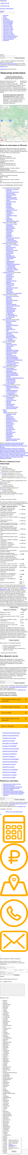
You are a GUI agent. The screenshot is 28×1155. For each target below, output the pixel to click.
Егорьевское (9, 425)
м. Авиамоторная (10, 340)
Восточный (9, 298)
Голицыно (9, 218)
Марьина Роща (10, 283)
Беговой (8, 246)
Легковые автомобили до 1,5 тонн (11, 473)
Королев (2, 450)
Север (4, 243)
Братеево (7, 444)
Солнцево (17, 454)
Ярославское (9, 433)
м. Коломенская (10, 361)
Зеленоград (21, 448)
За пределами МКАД (7, 491)
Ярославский (9, 292)
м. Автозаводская (10, 364)
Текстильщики (10, 335)
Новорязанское (10, 418)
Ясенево (9, 458)
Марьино (8, 326)
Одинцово (25, 452)
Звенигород (15, 448)
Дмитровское (9, 436)
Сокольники (9, 312)
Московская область (8, 39)
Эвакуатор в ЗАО (7, 30)
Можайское (9, 434)
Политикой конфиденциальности (9, 63)
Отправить (16, 975)
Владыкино (3, 445)
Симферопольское (11, 414)
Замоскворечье (10, 226)
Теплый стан (7, 455)
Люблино (18, 451)
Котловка (8, 403)
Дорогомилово (10, 368)
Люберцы (12, 451)
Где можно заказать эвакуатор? (11, 707)
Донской (8, 347)
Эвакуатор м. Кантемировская (14, 360)
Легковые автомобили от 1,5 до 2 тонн (12, 474)
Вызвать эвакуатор (19, 58)
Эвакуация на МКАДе (9, 34)
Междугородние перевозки (10, 36)
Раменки (8, 376)
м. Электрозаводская (11, 315)
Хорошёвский (10, 262)
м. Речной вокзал (10, 265)
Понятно (14, 1151)
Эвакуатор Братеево (11, 344)
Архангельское (15, 443)
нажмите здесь (4, 66)
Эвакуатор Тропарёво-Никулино (15, 378)
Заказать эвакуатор (14, 640)
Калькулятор (6, 19)
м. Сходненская (10, 393)
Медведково (9, 289)
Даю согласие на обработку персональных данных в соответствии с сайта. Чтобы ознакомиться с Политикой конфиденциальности (14, 687)
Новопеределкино (17, 452)
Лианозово (9, 279)
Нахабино (9, 196)
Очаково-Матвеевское (12, 373)
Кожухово (9, 318)
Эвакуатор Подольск (11, 199)
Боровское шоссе (10, 429)
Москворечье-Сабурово (12, 350)
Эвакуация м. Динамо (12, 269)
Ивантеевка (9, 219)
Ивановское (9, 301)
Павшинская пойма (11, 197)
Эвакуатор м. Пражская (12, 362)
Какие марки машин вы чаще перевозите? (10, 719)
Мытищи (2, 452)
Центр (4, 222)
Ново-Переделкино (11, 372)
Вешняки (8, 297)
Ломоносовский (10, 404)
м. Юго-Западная (10, 382)
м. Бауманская (10, 239)
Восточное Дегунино (12, 250)
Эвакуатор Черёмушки (12, 407)
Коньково (8, 401)
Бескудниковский (11, 247)
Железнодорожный (11, 194)
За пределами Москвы (8, 486)
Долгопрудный (10, 193)
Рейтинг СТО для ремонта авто (14, 811)
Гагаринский (9, 398)
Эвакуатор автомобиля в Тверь (11, 788)
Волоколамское (10, 423)
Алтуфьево (9, 275)
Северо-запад (6, 384)
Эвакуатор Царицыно (12, 357)
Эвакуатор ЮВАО (8, 23)
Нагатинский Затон (11, 353)
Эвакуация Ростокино (12, 287)
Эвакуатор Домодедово (12, 192)
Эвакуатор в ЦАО (8, 28)
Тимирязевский (10, 261)
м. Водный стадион (11, 268)
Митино (23, 451)
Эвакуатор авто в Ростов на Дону (12, 784)
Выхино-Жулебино (11, 321)
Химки (26, 455)
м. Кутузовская (10, 383)
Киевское (8, 437)
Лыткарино (7, 451)
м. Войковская (10, 271)
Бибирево (2, 444)
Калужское (9, 430)
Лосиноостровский (11, 280)
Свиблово (11, 454)
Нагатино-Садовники (12, 351)
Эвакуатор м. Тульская (12, 365)
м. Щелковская (10, 314)
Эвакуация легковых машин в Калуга (13, 791)
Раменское (9, 204)
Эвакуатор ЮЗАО (8, 22)
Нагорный (9, 354)
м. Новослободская (11, 240)
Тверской (8, 233)
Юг (4, 341)
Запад (4, 366)
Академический (10, 397)
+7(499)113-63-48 (4, 3)
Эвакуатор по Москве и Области (14, 76)
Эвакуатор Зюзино (11, 400)
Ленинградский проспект (13, 264)
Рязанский (9, 333)
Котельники (8, 450)
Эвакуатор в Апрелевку (12, 189)
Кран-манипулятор (8, 21)
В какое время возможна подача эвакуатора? (11, 700)
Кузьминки (9, 323)
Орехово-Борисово (11, 355)
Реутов (6, 454)
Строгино (22, 454)
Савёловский (9, 258)
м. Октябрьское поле (11, 394)
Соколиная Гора (10, 311)
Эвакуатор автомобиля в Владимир (12, 786)
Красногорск (14, 450)
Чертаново (20, 456)
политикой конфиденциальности (12, 1145)
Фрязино (21, 455)
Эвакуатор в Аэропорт (12, 244)
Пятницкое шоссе (11, 432)
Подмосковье (6, 187)
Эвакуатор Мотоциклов (9, 37)
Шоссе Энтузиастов (11, 440)
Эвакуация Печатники (12, 332)
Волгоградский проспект (13, 237)
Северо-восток (7, 272)
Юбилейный (3, 458)
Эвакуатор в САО (8, 32)
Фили (17, 455)
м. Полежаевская (10, 267)
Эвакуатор (6, 40)
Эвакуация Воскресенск (12, 221)
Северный (9, 290)
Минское (8, 415)
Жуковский (9, 207)
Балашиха (21, 443)
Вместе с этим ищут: (8, 726)
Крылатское (22, 450)
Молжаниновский (11, 257)
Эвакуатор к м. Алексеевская (14, 293)
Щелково (8, 203)
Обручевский (9, 405)
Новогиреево (8, 452)
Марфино (8, 282)
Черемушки (14, 456)
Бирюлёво (9, 343)
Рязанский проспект (11, 337)
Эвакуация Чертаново (12, 358)
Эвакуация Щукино (11, 391)
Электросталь (9, 212)
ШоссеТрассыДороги (5, 411)
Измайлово (9, 303)
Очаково (2, 454)
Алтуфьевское (10, 428)
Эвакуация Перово (11, 308)
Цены (4, 16)
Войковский (9, 249)
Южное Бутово (14, 444)
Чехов (7, 217)
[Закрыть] (12, 990)
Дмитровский (10, 253)
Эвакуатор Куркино (11, 386)
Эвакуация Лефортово (12, 325)
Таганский (9, 232)
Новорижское (9, 416)
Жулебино (8, 448)
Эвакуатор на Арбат (11, 224)
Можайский (9, 371)
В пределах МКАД (7, 489)
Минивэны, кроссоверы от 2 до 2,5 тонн (12, 476)
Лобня (1, 451)
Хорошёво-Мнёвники (12, 390)
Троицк (8, 200)
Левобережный (10, 255)
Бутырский (9, 278)
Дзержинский (15, 445)
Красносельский (10, 228)
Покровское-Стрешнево (12, 387)
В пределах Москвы (7, 485)
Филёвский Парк (10, 379)
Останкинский (10, 285)
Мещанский (9, 229)
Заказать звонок (14, 607)
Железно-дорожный (3, 447)
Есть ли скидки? (6, 712)
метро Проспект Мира (12, 242)
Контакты (5, 15)
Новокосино (9, 307)
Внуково (8, 445)
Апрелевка (7, 443)
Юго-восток (6, 319)
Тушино (8, 389)
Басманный (9, 225)
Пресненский (9, 230)
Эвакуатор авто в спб (8, 785)
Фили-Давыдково (11, 380)
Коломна (8, 206)
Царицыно (8, 456)
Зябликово (9, 348)
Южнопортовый (10, 336)
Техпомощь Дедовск (11, 215)
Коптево (8, 254)
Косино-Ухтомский (11, 304)
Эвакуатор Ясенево (11, 408)
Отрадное (8, 286)
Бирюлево (9, 190)
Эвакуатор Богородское (12, 296)
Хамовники (9, 235)
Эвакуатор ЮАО (7, 25)
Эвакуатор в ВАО (8, 26)
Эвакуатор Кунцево (11, 369)
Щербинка (9, 211)
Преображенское (10, 310)
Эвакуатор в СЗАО (8, 33)
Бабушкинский (10, 276)
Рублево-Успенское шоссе (13, 439)
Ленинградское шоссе (12, 421)
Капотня (8, 322)
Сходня (2, 455)
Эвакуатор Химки (11, 201)
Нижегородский (10, 329)
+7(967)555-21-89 (4, 6)
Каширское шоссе (11, 419)
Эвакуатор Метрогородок (13, 305)
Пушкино (8, 214)
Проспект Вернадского (12, 375)
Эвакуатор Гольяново (12, 300)
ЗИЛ (7, 330)
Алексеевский (10, 273)
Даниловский (9, 346)
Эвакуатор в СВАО (8, 29)
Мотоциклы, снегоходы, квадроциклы (12, 471)
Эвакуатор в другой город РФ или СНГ (14, 78)
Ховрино (2, 456)
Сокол (7, 260)
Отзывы (5, 18)
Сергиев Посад (10, 208)
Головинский (9, 251)
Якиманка (9, 236)
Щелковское (9, 426)
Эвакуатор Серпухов (11, 210)
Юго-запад (6, 396)
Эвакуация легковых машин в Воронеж (13, 792)
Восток (5, 294)
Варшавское (9, 422)
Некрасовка (9, 328)
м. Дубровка (9, 339)
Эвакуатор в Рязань (8, 789)
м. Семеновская (10, 317)
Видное (21, 444)
